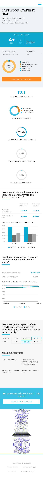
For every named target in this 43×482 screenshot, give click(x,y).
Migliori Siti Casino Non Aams (21, 433)
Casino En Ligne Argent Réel (21, 440)
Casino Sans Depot (21, 427)
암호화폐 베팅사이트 (21, 417)
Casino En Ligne (21, 453)
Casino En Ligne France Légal (21, 452)
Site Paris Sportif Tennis (21, 411)
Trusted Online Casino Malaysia (21, 450)
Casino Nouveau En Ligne (21, 422)
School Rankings (29, 467)
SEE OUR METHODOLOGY (21, 402)
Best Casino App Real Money (21, 430)
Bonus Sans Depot (21, 426)
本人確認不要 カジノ (21, 414)
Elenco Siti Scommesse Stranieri (21, 434)
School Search (12, 467)
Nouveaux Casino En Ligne (22, 447)
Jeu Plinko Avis (21, 412)
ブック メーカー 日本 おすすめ (21, 449)
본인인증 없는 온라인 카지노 (21, 416)
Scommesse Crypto (22, 420)
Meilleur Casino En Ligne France (21, 439)
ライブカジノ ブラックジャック (21, 413)
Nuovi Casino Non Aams (21, 423)
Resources (12, 471)
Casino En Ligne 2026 (21, 441)
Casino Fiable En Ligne (21, 446)
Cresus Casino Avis (21, 424)
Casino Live (21, 419)
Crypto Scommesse (22, 421)
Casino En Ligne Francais (21, 442)
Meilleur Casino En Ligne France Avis (21, 435)
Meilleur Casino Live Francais (21, 436)
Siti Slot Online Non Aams (21, 431)
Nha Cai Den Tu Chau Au (21, 418)
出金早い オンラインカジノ (21, 415)
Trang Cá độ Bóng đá (21, 437)
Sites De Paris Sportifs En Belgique (21, 410)
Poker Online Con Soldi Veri (21, 451)
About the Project (28, 471)
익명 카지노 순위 (21, 438)
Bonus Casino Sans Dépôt (21, 425)
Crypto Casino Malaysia (22, 448)
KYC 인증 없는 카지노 (21, 428)
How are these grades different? (30, 42)
